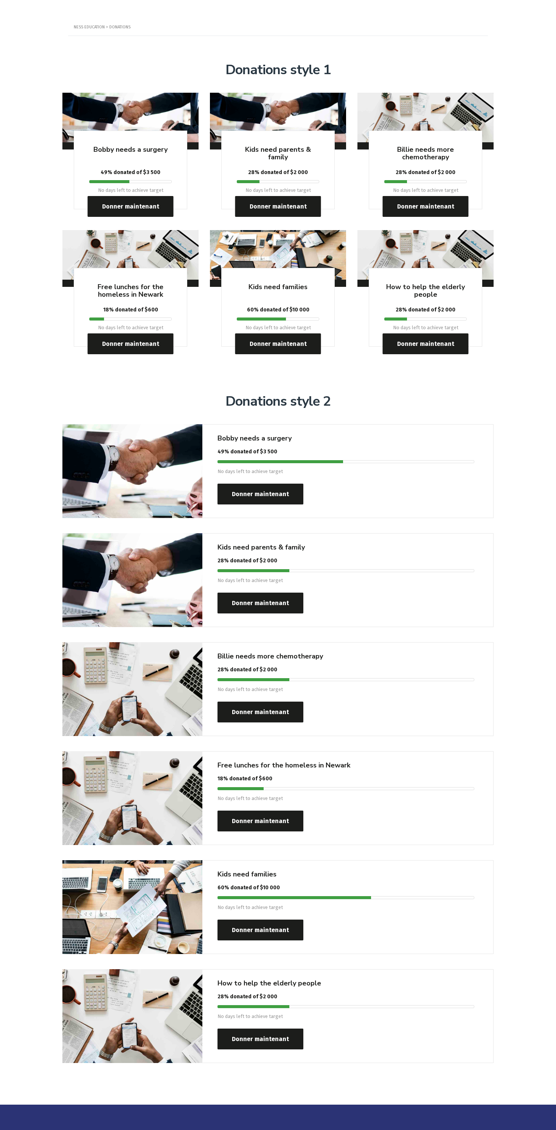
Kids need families (278, 286)
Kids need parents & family (278, 153)
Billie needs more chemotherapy (425, 153)
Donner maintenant (130, 206)
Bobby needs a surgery (130, 149)
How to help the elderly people (425, 290)
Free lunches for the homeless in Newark (130, 290)
